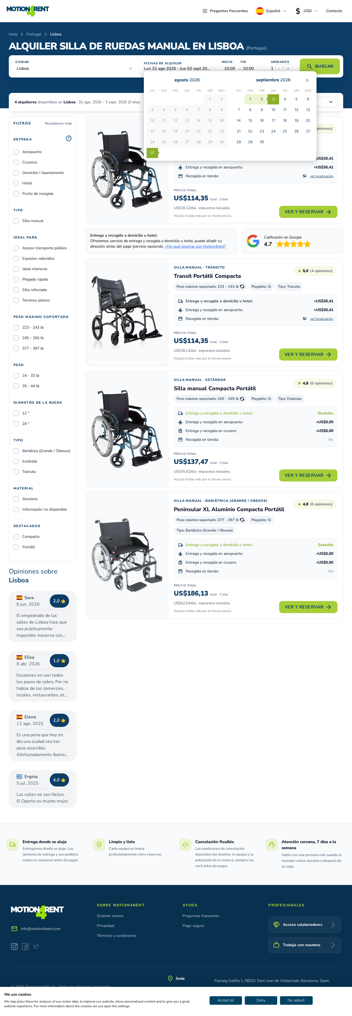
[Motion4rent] (28, 10)
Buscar (319, 66)
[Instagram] (14, 946)
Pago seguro (193, 925)
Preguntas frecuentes (229, 10)
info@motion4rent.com (41, 928)
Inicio (13, 34)
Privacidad (105, 925)
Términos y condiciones (116, 935)
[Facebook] (25, 946)
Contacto (334, 10)
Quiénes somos (110, 915)
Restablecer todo (58, 123)
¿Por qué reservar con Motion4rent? (195, 246)
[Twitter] (36, 946)
